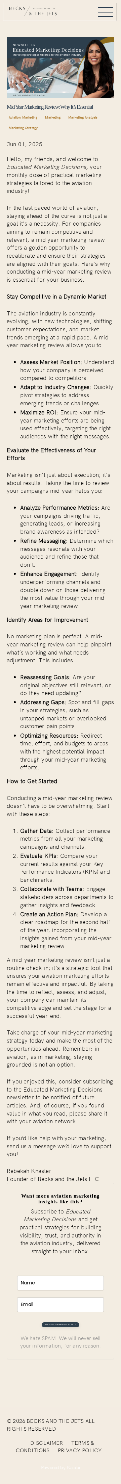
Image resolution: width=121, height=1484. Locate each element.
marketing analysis (82, 117)
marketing (53, 117)
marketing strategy (23, 127)
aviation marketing (23, 117)
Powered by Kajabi (60, 1467)
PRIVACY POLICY (80, 1450)
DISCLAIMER (46, 1442)
